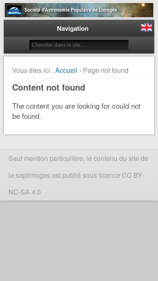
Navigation (72, 28)
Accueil (66, 70)
